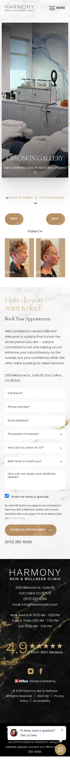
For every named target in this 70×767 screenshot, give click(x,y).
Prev (14, 219)
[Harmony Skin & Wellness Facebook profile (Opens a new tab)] (40, 671)
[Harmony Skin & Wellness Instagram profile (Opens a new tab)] (31, 671)
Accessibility (41, 701)
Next (56, 219)
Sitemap (43, 696)
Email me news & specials (30, 497)
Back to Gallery (21, 197)
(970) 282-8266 (18, 542)
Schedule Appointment (28, 530)
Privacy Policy (17, 518)
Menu (60, 8)
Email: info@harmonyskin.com (35, 604)
